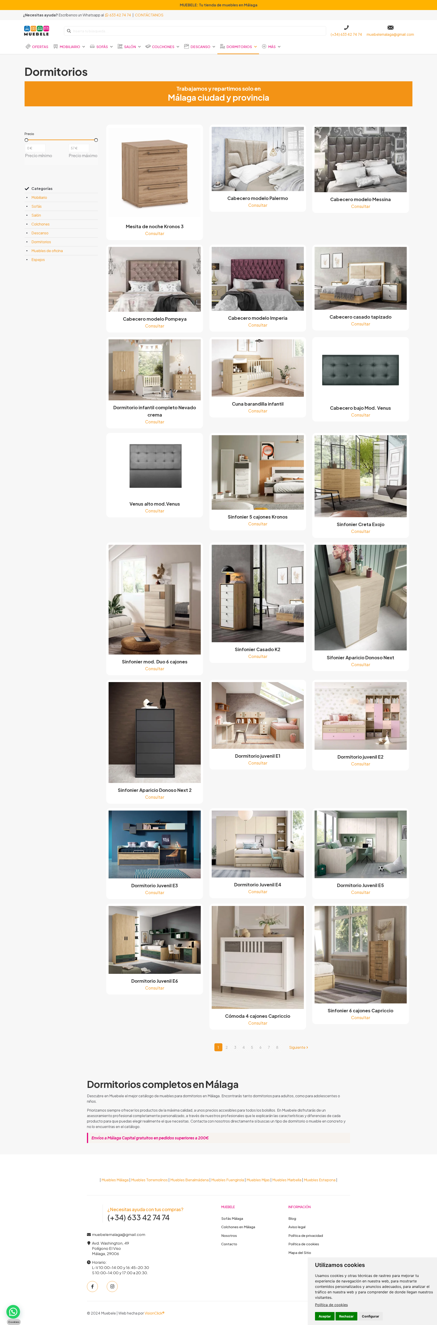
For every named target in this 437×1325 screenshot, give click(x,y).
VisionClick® (155, 1313)
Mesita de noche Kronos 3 (155, 226)
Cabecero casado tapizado (360, 317)
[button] (13, 1312)
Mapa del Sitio (299, 1252)
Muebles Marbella (286, 1179)
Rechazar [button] (346, 1316)
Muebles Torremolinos (149, 1179)
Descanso (39, 232)
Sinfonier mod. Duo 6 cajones (155, 661)
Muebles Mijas (258, 1179)
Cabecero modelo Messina (360, 199)
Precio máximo (83, 155)
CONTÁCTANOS (149, 15)
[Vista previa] (194, 143)
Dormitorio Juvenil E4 (257, 884)
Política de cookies (331, 1304)
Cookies (13, 1321)
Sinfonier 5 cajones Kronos (258, 516)
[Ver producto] (194, 133)
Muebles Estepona (319, 1179)
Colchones (40, 224)
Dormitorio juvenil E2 (361, 757)
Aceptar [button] (325, 1316)
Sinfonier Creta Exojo (360, 524)
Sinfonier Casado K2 (257, 649)
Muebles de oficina (47, 250)
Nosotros (229, 1235)
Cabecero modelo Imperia (257, 318)
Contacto (229, 1244)
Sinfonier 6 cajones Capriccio (360, 1010)
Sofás (36, 206)
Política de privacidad (305, 1235)
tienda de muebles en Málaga (230, 5)
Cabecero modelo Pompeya (155, 319)
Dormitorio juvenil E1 (257, 756)
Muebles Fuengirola (227, 1179)
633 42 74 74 (120, 15)
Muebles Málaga (115, 1179)
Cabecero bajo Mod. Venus (360, 408)
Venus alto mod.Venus (155, 503)
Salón (36, 215)
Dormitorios (41, 241)
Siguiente (297, 1047)
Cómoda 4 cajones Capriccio (257, 1016)
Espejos (38, 259)
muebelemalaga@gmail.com (118, 1234)
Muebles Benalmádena (189, 1179)
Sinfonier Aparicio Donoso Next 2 (155, 790)
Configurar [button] (370, 1316)
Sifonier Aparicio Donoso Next (360, 657)
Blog (292, 1218)
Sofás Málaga (232, 1218)
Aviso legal (296, 1227)
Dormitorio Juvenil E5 (360, 885)
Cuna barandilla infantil (258, 404)
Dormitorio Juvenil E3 (154, 885)
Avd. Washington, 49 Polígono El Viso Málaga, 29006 (110, 1248)
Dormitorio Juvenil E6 (154, 981)
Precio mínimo (38, 155)
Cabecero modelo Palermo (257, 198)
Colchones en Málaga (238, 1227)
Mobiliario (39, 197)
